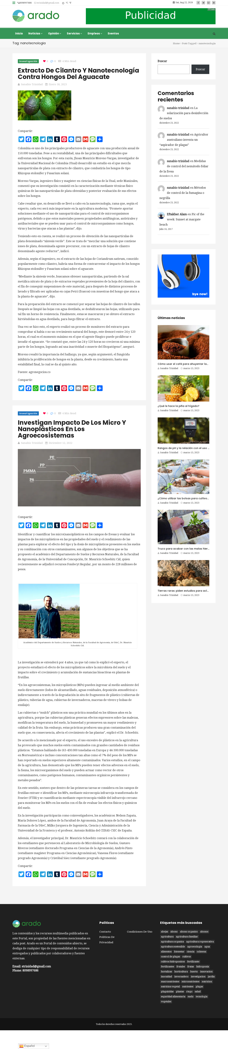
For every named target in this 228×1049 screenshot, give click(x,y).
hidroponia (202, 966)
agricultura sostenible (173, 946)
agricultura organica (172, 941)
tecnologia (201, 996)
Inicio (19, 33)
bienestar (179, 951)
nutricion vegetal (170, 986)
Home (176, 43)
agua (207, 946)
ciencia (190, 951)
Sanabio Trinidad (32, 84)
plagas (199, 986)
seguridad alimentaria (173, 996)
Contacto (105, 931)
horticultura (181, 971)
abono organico (189, 931)
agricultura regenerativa (200, 941)
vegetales (166, 1001)
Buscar (162, 61)
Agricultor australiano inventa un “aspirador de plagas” (183, 140)
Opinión (53, 33)
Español (29, 1045)
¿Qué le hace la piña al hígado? (178, 406)
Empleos (94, 33)
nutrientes (187, 986)
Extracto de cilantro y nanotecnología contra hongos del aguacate (78, 73)
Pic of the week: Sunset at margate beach (181, 219)
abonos (204, 931)
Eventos (113, 33)
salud (198, 991)
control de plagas (170, 956)
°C (67, 3)
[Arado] (35, 16)
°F (70, 3)
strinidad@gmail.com (47, 3)
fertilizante (193, 961)
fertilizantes (167, 966)
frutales (181, 966)
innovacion (206, 971)
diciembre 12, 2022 (60, 442)
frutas (190, 966)
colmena (201, 951)
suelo (190, 996)
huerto (194, 971)
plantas (180, 991)
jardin (211, 976)
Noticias (34, 33)
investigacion (198, 976)
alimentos (166, 951)
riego (189, 991)
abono (174, 931)
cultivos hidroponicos (173, 961)
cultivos (186, 956)
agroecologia (194, 946)
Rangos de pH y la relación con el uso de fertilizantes (192, 448)
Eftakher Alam (177, 214)
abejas (164, 931)
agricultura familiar (187, 936)
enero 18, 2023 (58, 84)
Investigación (28, 61)
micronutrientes (190, 981)
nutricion (207, 981)
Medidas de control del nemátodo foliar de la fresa (183, 166)
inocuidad (166, 976)
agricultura (167, 936)
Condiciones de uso (139, 931)
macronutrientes (170, 981)
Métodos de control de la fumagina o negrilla (182, 193)
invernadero (181, 976)
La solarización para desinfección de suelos (183, 113)
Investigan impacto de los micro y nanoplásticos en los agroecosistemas (72, 429)
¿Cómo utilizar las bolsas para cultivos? (184, 498)
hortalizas (166, 971)
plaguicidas (167, 991)
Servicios (73, 33)
